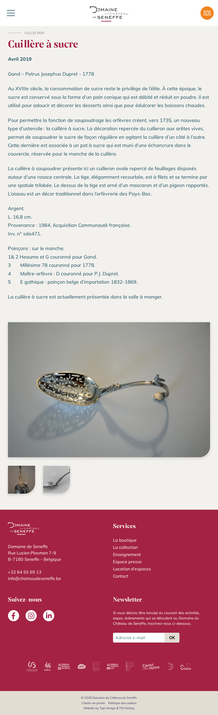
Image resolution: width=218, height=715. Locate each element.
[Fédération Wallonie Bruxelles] (31, 666)
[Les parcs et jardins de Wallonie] (96, 666)
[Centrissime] (151, 666)
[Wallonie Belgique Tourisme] (64, 666)
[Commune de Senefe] (186, 666)
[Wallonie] (47, 666)
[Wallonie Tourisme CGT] (112, 666)
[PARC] (129, 666)
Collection (34, 33)
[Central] (170, 666)
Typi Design (108, 708)
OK (172, 637)
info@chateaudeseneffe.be (34, 578)
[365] (82, 666)
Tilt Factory (127, 708)
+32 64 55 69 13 (24, 572)
